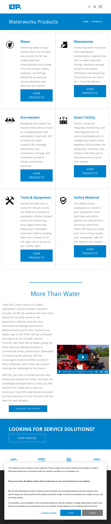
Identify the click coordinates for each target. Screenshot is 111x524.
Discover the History (28, 408)
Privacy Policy (17, 497)
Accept (71, 513)
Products (97, 21)
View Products (36, 95)
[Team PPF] (69, 460)
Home (86, 21)
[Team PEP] (14, 460)
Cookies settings (49, 513)
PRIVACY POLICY (55, 521)
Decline (92, 513)
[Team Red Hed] (42, 460)
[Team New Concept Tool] (97, 460)
